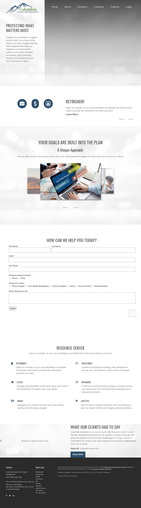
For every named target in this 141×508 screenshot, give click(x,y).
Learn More (72, 114)
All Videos (39, 490)
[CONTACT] (48, 103)
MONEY (20, 401)
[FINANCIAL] (35, 103)
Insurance (39, 479)
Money (38, 483)
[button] (67, 6)
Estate (38, 477)
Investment (39, 474)
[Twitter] (10, 495)
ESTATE (20, 382)
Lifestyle (39, 486)
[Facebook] (6, 495)
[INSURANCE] (22, 103)
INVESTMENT (87, 363)
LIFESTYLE (85, 401)
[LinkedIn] (13, 495)
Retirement (39, 472)
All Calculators (41, 493)
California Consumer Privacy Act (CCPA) (115, 467)
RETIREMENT (21, 363)
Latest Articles (41, 488)
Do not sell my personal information (101, 469)
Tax (37, 481)
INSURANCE (86, 382)
